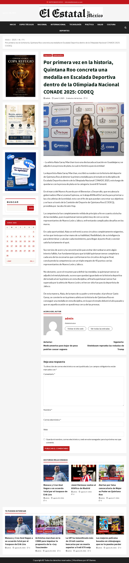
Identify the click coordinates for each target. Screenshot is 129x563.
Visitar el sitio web (76, 328)
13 (25, 241)
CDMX (40, 531)
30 (7, 256)
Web (45, 429)
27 (25, 251)
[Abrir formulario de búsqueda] (125, 28)
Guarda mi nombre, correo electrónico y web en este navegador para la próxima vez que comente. (83, 441)
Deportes (64, 30)
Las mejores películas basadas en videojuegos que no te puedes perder (108, 541)
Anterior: (60, 345)
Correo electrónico (52, 419)
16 (7, 246)
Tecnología (75, 24)
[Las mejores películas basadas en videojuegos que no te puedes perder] (110, 525)
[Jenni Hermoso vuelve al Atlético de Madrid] (83, 473)
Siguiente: (105, 345)
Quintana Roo (58, 55)
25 (16, 251)
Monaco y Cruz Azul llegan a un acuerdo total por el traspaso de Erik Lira (19, 541)
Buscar (13, 202)
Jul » (32, 261)
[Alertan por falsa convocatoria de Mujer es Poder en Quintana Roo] (111, 473)
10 (12, 241)
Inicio (13, 24)
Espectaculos (103, 531)
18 (16, 246)
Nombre (47, 410)
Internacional (58, 24)
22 (33, 246)
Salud (100, 24)
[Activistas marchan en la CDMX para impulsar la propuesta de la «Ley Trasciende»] (49, 525)
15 (33, 241)
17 (12, 246)
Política (89, 24)
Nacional (42, 24)
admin (48, 98)
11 (16, 241)
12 (20, 241)
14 (29, 241)
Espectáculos (27, 24)
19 (20, 246)
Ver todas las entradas (100, 328)
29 (33, 251)
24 (12, 251)
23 (7, 251)
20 (25, 246)
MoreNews (78, 560)
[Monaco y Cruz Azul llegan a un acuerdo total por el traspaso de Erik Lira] (56, 473)
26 (20, 251)
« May (9, 261)
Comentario (49, 374)
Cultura (111, 24)
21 (29, 246)
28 (29, 251)
